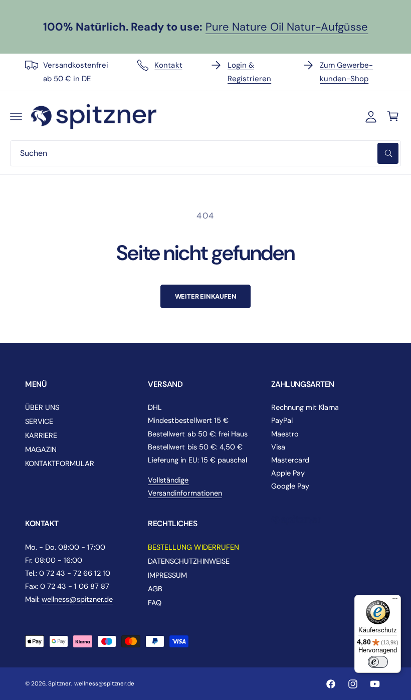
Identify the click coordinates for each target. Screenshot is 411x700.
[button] (16, 116)
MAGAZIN (41, 449)
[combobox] (205, 153)
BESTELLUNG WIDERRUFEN (193, 547)
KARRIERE (41, 435)
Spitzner (59, 683)
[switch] (378, 662)
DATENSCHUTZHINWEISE (188, 561)
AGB (155, 588)
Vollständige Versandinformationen (185, 487)
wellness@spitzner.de (77, 599)
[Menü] (395, 601)
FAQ (154, 602)
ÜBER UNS (42, 407)
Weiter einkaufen (206, 296)
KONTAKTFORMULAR (59, 463)
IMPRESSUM (167, 575)
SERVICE (39, 421)
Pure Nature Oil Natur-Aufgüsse (287, 27)
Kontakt (168, 65)
